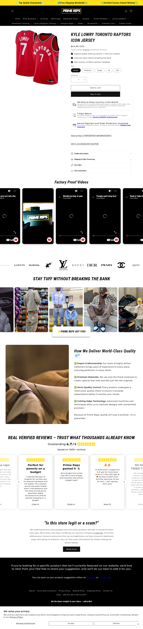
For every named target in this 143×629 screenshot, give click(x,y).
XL (109, 70)
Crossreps (98, 533)
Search (32, 591)
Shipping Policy (94, 591)
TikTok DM (104, 577)
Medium (87, 70)
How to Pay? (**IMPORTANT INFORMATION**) (91, 136)
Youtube (91, 577)
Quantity (74, 75)
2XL (117, 70)
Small (75, 70)
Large (99, 70)
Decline (116, 623)
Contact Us (107, 591)
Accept (71, 623)
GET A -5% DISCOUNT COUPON (85, 144)
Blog (59, 595)
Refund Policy (79, 591)
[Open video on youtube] (15, 239)
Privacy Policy (16, 617)
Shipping (86, 50)
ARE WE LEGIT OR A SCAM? (74, 595)
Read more (71, 549)
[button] (12, 11)
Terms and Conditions (46, 591)
